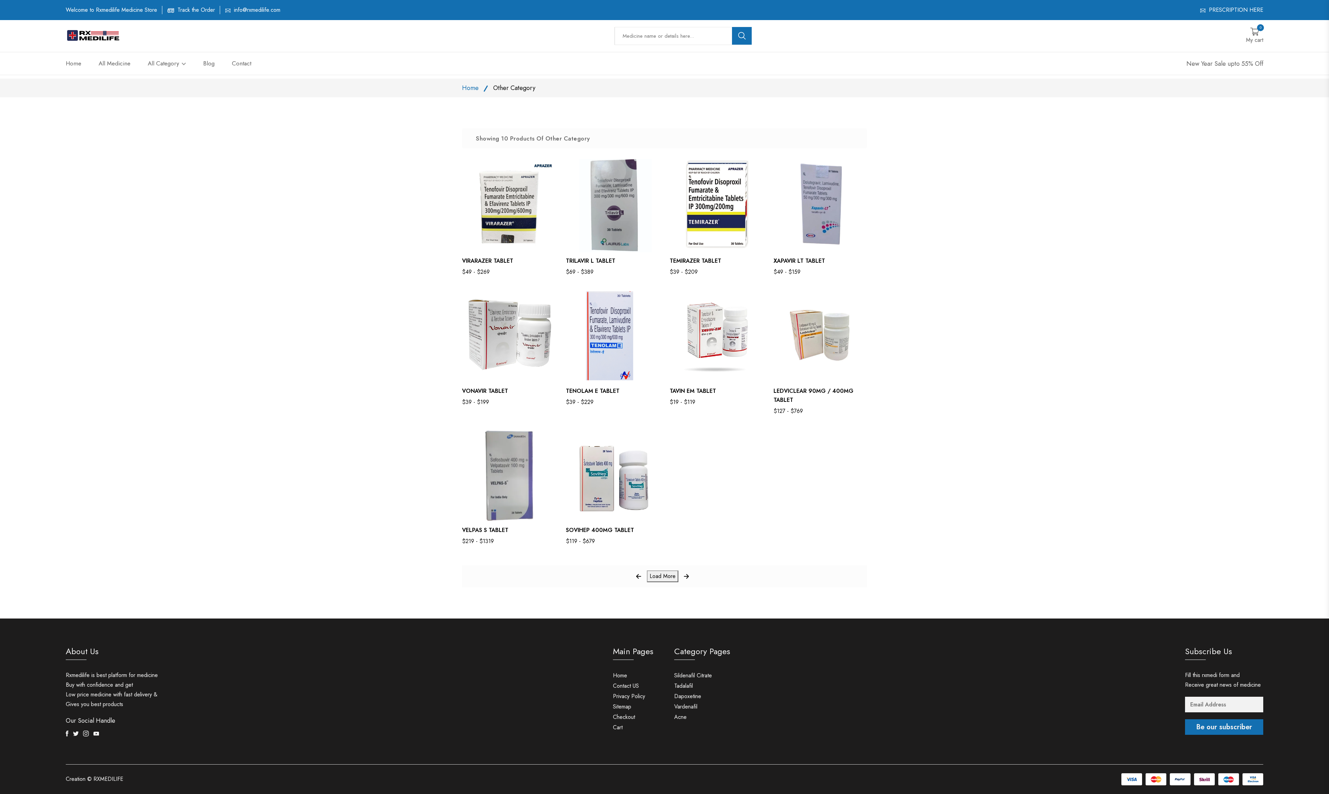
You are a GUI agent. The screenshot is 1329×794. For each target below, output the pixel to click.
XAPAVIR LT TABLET (799, 261)
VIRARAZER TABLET (487, 261)
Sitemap (622, 707)
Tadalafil (683, 686)
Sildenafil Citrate (693, 675)
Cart (618, 727)
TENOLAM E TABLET (593, 391)
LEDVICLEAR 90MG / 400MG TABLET (813, 395)
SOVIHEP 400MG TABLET (600, 530)
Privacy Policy (629, 696)
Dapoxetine (687, 696)
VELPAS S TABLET (485, 530)
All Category (164, 63)
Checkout (624, 717)
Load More (663, 576)
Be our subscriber (1224, 727)
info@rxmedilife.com (257, 10)
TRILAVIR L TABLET (590, 261)
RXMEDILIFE (108, 779)
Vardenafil (685, 707)
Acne (680, 717)
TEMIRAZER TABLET (695, 261)
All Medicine (114, 63)
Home (73, 63)
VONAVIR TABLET (485, 391)
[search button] (742, 36)
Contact (241, 63)
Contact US (626, 686)
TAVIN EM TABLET (693, 391)
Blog (209, 63)
